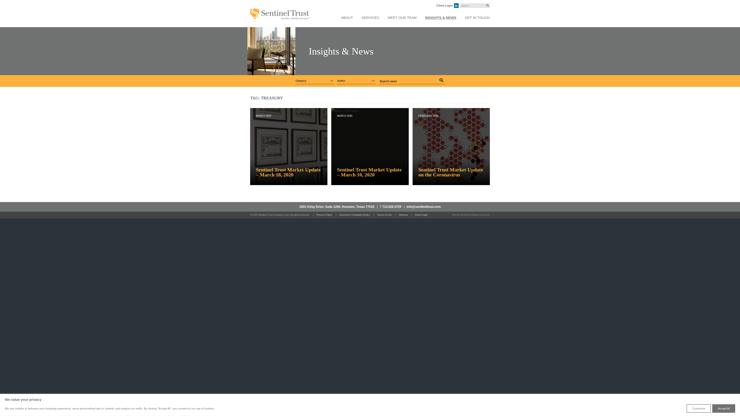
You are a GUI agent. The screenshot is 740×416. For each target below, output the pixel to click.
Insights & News (440, 18)
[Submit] (487, 5)
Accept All (724, 408)
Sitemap (403, 215)
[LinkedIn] (456, 5)
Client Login (444, 5)
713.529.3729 (391, 206)
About (347, 18)
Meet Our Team (402, 18)
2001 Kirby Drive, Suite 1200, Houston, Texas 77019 (336, 206)
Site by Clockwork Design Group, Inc (471, 215)
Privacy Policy (324, 215)
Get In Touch (477, 18)
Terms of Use (384, 215)
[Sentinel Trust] (280, 10)
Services (370, 18)
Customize (698, 408)
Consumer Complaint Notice (354, 215)
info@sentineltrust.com (424, 206)
